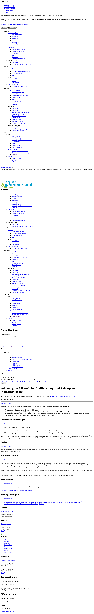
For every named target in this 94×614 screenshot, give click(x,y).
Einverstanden (12, 27)
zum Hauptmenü (9, 9)
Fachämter (15, 36)
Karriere (6, 550)
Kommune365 (16, 154)
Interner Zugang (13, 84)
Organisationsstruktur (19, 38)
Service (6, 132)
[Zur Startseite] (16, 188)
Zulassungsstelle (6, 524)
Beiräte (14, 81)
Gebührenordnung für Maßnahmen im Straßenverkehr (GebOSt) (24, 504)
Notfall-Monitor (16, 103)
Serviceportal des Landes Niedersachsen (62, 396)
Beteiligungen (16, 83)
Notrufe (14, 160)
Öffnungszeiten (16, 162)
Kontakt (10, 156)
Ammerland (11, 48)
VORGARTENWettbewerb (19, 123)
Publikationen (16, 97)
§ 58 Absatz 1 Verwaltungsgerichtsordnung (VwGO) (16, 490)
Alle (45, 381)
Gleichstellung (16, 42)
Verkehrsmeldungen (18, 101)
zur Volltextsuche (9, 7)
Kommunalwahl (16, 119)
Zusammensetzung (18, 70)
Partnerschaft (16, 53)
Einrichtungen (16, 142)
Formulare (15, 143)
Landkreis (7, 31)
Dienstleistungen (17, 35)
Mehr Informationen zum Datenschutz (12, 171)
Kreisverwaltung (13, 33)
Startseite (4, 347)
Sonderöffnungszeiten (8, 612)
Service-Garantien (17, 147)
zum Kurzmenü (9, 5)
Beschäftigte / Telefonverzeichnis (22, 44)
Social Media (16, 94)
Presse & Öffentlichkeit (15, 90)
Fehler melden (8, 548)
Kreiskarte (15, 57)
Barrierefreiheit (16, 136)
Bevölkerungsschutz (18, 121)
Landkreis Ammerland (7, 561)
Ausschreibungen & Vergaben (21, 129)
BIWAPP (14, 105)
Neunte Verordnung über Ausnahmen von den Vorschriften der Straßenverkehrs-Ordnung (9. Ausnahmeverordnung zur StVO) (43, 502)
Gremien (10, 77)
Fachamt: (3, 379)
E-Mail (2, 531)
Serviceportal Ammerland (20, 151)
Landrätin (15, 40)
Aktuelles (7, 88)
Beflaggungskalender (18, 59)
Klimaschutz (15, 110)
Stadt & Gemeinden (18, 51)
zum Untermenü (9, 10)
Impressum (7, 543)
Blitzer (14, 99)
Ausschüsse (15, 79)
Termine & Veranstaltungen (20, 95)
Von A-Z (10, 134)
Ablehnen (3, 27)
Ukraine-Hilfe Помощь (19, 116)
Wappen (14, 55)
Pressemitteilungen (18, 92)
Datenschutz (8, 545)
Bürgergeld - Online (18, 114)
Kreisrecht (15, 46)
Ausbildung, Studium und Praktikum (23, 64)
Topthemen (11, 107)
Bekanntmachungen (14, 125)
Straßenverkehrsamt (7, 511)
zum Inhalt (7, 12)
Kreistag (10, 68)
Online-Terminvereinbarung (20, 153)
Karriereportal (16, 62)
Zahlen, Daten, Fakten (18, 49)
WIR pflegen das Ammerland (20, 112)
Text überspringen (6, 403)
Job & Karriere (12, 60)
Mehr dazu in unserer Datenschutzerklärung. (15, 24)
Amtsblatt (15, 127)
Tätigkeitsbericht (17, 73)
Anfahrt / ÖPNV (16, 158)
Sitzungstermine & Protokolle (21, 71)
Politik (6, 66)
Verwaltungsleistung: (7, 377)
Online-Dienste (12, 149)
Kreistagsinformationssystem (21, 86)
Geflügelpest (16, 118)
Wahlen (14, 75)
